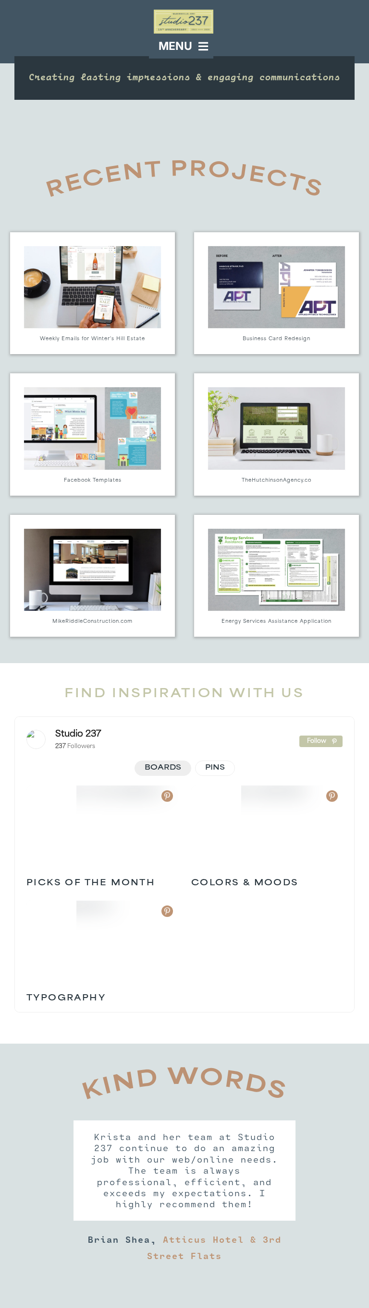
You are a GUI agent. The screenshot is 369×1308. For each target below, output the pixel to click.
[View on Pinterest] (167, 796)
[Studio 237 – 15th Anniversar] (183, 13)
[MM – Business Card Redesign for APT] (276, 293)
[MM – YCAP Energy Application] (276, 576)
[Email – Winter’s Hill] (92, 293)
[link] (36, 739)
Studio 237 (78, 734)
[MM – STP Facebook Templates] (92, 434)
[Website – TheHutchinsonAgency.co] (276, 434)
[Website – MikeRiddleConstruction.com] (92, 576)
